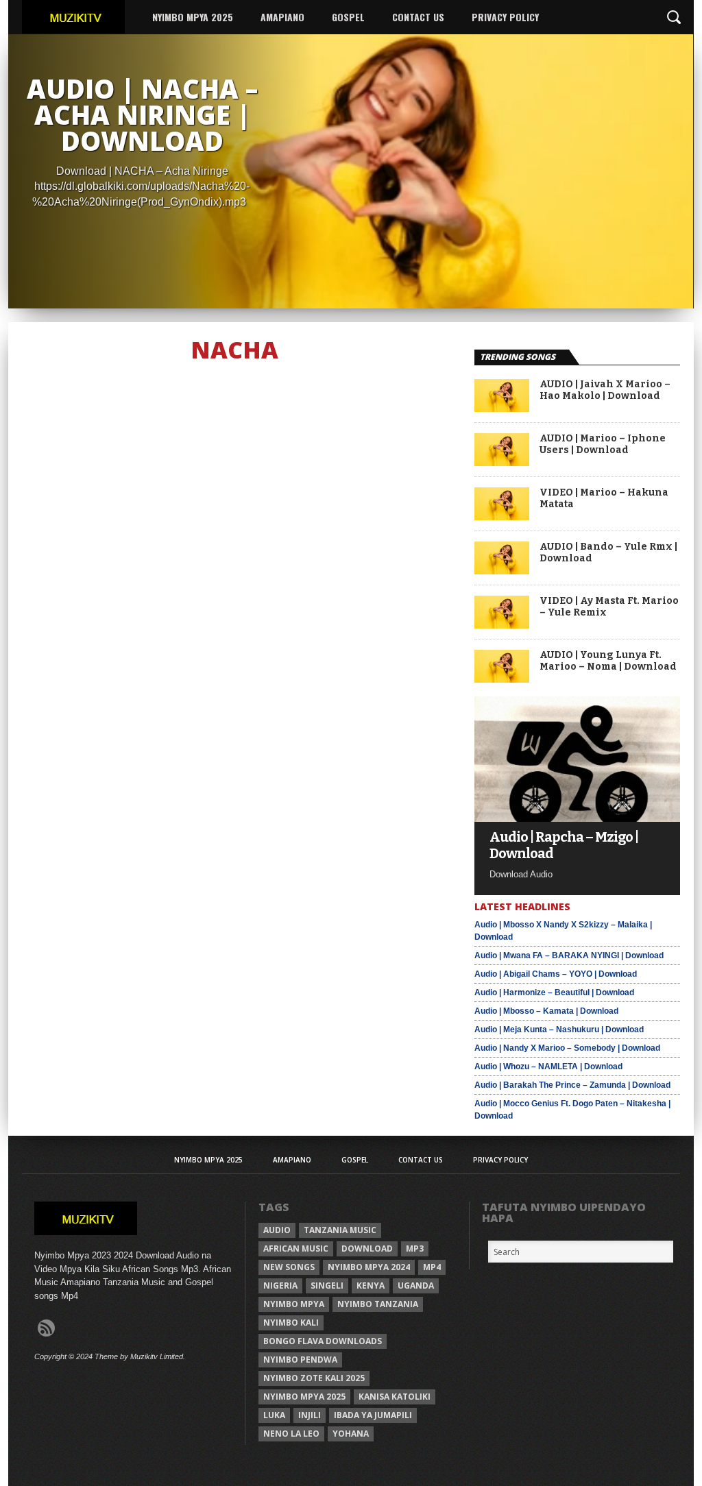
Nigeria (280, 1285)
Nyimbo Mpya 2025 (192, 17)
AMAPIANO (282, 17)
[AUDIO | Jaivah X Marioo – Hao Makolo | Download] (501, 408)
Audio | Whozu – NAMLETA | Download (548, 1066)
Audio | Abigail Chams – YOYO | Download (555, 974)
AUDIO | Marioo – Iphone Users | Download (603, 444)
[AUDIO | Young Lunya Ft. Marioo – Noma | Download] (501, 679)
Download (367, 1248)
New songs (289, 1267)
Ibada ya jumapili (373, 1415)
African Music (295, 1248)
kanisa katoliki (395, 1396)
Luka (274, 1415)
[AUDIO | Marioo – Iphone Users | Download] (501, 462)
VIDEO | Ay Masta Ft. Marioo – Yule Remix (609, 607)
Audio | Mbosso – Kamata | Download (546, 1011)
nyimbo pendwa (300, 1359)
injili (309, 1415)
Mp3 (415, 1248)
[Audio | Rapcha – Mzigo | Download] (577, 818)
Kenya (370, 1285)
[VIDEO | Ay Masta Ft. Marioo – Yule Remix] (501, 625)
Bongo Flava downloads (322, 1341)
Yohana (350, 1433)
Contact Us (418, 17)
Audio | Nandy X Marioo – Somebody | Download (567, 1048)
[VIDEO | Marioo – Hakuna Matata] (501, 516)
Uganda (416, 1285)
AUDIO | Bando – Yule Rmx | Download (608, 552)
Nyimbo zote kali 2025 (314, 1378)
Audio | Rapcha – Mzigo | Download (563, 845)
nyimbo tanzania (377, 1304)
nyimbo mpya (293, 1304)
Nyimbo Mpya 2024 (369, 1267)
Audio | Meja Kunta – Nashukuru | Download (559, 1029)
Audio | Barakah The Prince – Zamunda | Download (572, 1085)
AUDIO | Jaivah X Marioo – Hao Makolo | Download (605, 390)
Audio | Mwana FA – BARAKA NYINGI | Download (569, 955)
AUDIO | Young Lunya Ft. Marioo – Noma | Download (608, 661)
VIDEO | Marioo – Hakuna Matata (604, 498)
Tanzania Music (340, 1230)
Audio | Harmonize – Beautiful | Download (554, 992)
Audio (277, 1230)
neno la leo (291, 1433)
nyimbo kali (291, 1322)
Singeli (327, 1285)
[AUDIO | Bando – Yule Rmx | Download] (501, 570)
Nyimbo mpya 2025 (304, 1396)
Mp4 (432, 1267)
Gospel (348, 17)
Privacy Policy (505, 17)
